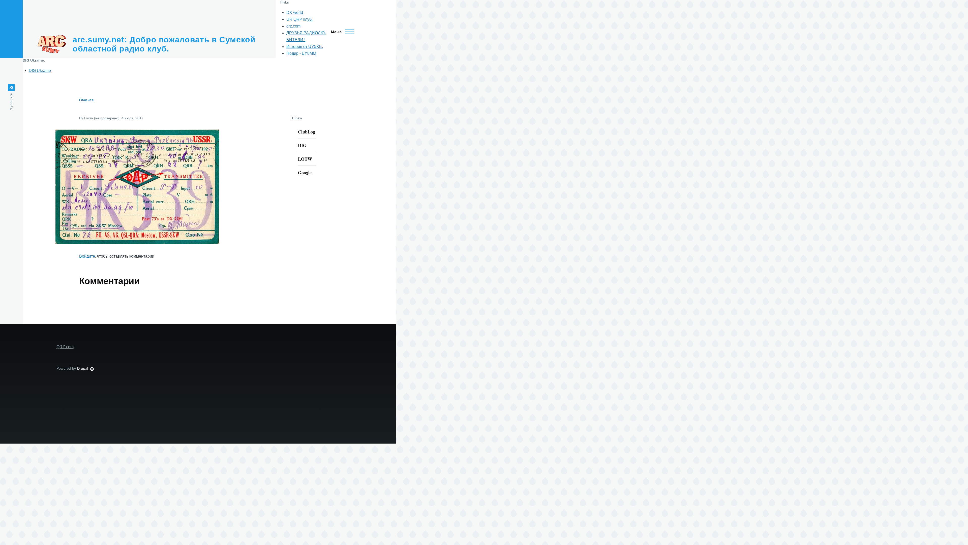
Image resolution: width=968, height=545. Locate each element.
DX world (294, 12)
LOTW (305, 159)
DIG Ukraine (40, 70)
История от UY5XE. (304, 46)
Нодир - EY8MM (301, 53)
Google (305, 172)
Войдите (87, 256)
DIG (302, 145)
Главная (86, 100)
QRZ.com (65, 347)
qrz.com (293, 26)
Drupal (82, 368)
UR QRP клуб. (299, 19)
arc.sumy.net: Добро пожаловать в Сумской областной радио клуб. (164, 44)
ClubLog (306, 131)
